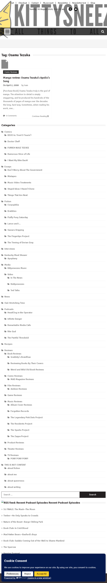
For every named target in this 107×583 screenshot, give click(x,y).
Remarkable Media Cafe (19, 325)
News (7, 296)
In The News (16, 277)
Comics (8, 131)
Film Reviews (14, 385)
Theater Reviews (16, 449)
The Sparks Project (20, 430)
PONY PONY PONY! (19, 458)
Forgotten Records (20, 411)
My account (48, 3)
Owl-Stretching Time (14, 303)
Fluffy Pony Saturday (18, 217)
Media (7, 264)
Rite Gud (12, 331)
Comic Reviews (10, 72)
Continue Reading (39, 116)
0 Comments (11, 116)
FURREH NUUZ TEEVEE (18, 147)
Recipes (8, 344)
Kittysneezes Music (17, 268)
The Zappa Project (19, 436)
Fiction (7, 201)
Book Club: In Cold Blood (15, 528)
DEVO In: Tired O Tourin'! (19, 135)
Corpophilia (13, 204)
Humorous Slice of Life (19, 154)
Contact (35, 3)
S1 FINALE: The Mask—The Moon (19, 509)
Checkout (23, 3)
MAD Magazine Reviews (22, 379)
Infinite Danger (15, 319)
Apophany (12, 258)
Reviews (8, 350)
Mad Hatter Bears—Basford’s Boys (20, 534)
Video (10, 274)
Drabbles (12, 211)
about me (12, 474)
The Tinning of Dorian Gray (20, 242)
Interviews (9, 248)
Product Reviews (16, 442)
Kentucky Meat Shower (15, 255)
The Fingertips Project (18, 236)
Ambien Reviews (19, 389)
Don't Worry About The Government (25, 170)
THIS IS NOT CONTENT (15, 464)
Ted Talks (15, 290)
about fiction (14, 468)
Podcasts (9, 309)
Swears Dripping (16, 230)
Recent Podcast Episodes (64, 502)
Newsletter (63, 3)
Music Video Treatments (19, 182)
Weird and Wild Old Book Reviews (27, 369)
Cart (12, 3)
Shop (93, 3)
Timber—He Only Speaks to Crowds (20, 515)
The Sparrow (9, 547)
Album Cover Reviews (21, 404)
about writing (14, 487)
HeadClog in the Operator (20, 312)
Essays (7, 166)
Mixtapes (12, 176)
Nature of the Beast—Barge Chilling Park (23, 522)
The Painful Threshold (18, 337)
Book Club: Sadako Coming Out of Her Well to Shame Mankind (33, 540)
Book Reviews (14, 353)
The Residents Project (21, 423)
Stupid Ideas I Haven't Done (21, 188)
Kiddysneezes (17, 284)
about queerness (16, 480)
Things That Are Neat (18, 195)
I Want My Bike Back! (18, 160)
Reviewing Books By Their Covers (27, 363)
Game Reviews (15, 395)
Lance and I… (14, 223)
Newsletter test (79, 3)
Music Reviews (15, 401)
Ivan (26, 85)
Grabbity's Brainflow (21, 357)
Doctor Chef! (14, 141)
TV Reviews (13, 455)
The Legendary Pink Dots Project (27, 417)
